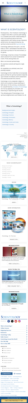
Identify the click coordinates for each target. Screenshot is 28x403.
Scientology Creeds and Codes (10, 122)
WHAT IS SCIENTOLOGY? (14, 163)
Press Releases (7, 348)
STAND (11, 387)
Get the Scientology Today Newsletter (12, 370)
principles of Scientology (19, 87)
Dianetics (10, 376)
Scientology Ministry (7, 119)
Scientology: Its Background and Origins (23, 136)
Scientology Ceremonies (8, 117)
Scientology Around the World (9, 339)
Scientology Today (6, 335)
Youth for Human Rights (6, 393)
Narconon (8, 389)
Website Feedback (7, 360)
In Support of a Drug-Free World (7, 391)
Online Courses (5, 328)
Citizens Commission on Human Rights (9, 395)
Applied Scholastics (15, 389)
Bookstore (3, 332)
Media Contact (6, 352)
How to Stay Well (5, 343)
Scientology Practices (8, 115)
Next (25, 133)
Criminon (3, 389)
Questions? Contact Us (8, 358)
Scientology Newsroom (6, 380)
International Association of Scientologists (10, 386)
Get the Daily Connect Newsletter (11, 368)
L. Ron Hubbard (4, 376)
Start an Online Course (18, 382)
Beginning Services (6, 330)
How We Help (4, 341)
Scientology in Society (8, 124)
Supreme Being (20, 44)
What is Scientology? (6, 326)
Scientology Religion (5, 378)
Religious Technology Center (7, 382)
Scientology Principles (8, 112)
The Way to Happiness (18, 387)
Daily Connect (4, 337)
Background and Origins (8, 110)
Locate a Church (7, 362)
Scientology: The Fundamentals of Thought (13, 199)
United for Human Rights (20, 391)
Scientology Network (17, 376)
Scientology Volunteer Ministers (7, 384)
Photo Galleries (7, 350)
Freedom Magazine (5, 387)
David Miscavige (15, 380)
